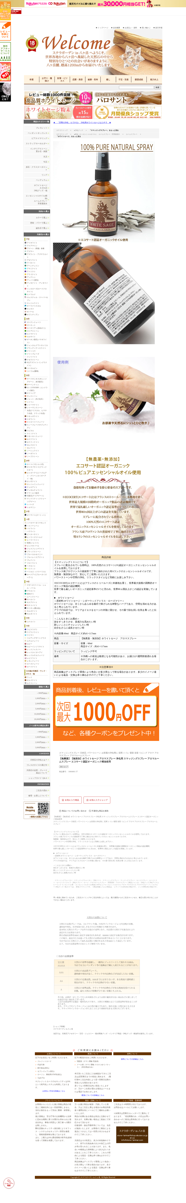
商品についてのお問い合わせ (74, 811)
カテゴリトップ (62, 130)
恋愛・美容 (78, 79)
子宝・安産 (123, 79)
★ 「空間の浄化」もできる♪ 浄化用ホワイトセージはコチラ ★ (82, 123)
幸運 (31, 79)
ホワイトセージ (63, 136)
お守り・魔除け (47, 79)
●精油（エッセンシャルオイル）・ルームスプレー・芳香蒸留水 (97, 134)
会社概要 (116, 28)
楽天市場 (158, 28)
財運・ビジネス (62, 79)
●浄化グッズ (78, 130)
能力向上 (154, 79)
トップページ (103, 28)
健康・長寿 (93, 79)
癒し (108, 79)
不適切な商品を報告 (100, 811)
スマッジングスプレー (99, 130)
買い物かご (146, 28)
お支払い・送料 (131, 28)
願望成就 (139, 79)
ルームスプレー (131, 134)
